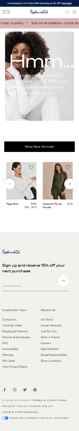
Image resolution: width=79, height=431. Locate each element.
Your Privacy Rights (14, 366)
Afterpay (7, 355)
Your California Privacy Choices (38, 418)
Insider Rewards (51, 325)
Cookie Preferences (20, 412)
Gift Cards (8, 361)
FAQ (5, 343)
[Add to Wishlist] (31, 167)
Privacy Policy (15, 406)
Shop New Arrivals (39, 146)
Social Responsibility (54, 355)
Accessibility (10, 349)
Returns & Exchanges (16, 337)
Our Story (47, 319)
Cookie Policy (41, 406)
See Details (67, 3)
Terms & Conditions (49, 400)
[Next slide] (69, 184)
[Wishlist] (67, 12)
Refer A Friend (50, 337)
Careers (46, 343)
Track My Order (12, 325)
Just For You (49, 331)
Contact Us (9, 319)
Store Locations (51, 361)
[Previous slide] (9, 184)
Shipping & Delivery (15, 331)
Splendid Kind (50, 349)
